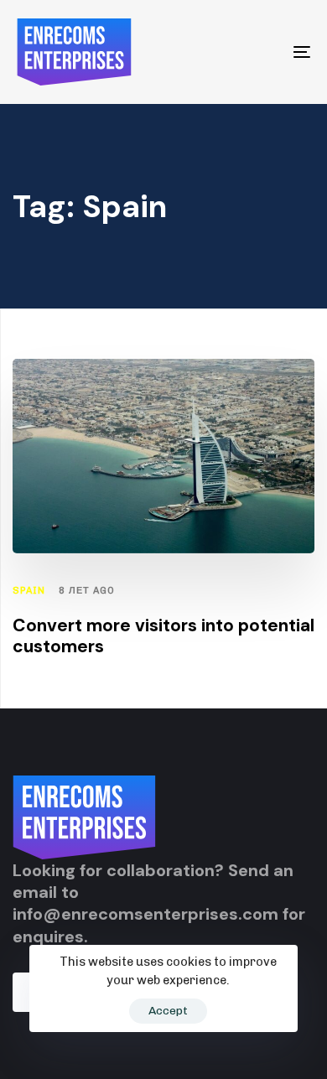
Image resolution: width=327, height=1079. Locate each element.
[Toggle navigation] (261, 52)
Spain (29, 590)
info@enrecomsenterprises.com (145, 914)
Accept (168, 1011)
